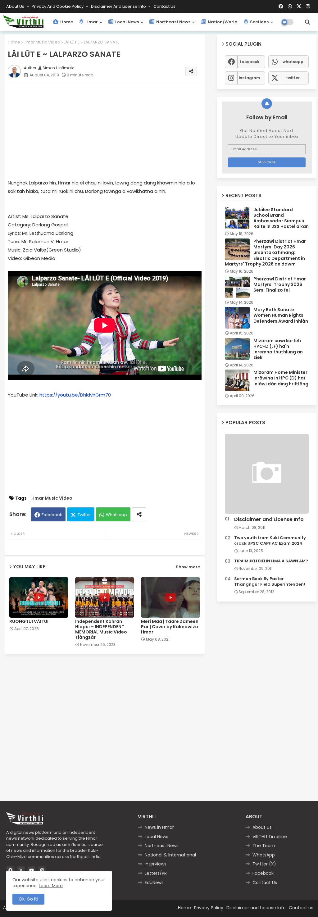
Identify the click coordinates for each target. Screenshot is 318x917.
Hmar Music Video (42, 42)
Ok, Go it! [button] (28, 899)
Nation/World (222, 22)
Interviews (155, 864)
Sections (259, 22)
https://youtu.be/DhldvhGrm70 (75, 395)
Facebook (52, 515)
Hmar (91, 22)
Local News (126, 22)
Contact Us (264, 882)
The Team (263, 845)
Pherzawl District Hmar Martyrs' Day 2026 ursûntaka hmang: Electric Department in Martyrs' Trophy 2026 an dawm (265, 252)
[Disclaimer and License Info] (267, 474)
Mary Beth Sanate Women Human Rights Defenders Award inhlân (280, 315)
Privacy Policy (208, 908)
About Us (15, 6)
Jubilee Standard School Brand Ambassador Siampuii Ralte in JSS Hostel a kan (281, 218)
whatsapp (293, 61)
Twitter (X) (264, 864)
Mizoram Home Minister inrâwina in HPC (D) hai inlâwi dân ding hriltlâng (280, 378)
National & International (170, 855)
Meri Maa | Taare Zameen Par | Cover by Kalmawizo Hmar (169, 627)
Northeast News (172, 22)
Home (66, 22)
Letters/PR (156, 873)
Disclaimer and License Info (119, 6)
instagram (249, 77)
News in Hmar (159, 827)
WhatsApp (263, 855)
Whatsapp (116, 515)
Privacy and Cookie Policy (58, 6)
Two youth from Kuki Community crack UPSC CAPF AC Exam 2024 (270, 540)
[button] (307, 22)
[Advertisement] (111, 130)
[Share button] (139, 514)
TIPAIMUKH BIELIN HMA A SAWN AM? (271, 561)
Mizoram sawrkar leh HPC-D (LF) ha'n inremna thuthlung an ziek (278, 349)
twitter (293, 77)
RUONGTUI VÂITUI (28, 621)
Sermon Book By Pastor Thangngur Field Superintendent (270, 581)
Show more (188, 567)
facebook (249, 61)
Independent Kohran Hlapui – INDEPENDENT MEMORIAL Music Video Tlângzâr (101, 629)
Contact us (164, 6)
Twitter (84, 515)
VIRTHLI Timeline (269, 836)
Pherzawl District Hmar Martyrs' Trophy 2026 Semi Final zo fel (279, 284)
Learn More (51, 886)
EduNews (154, 882)
